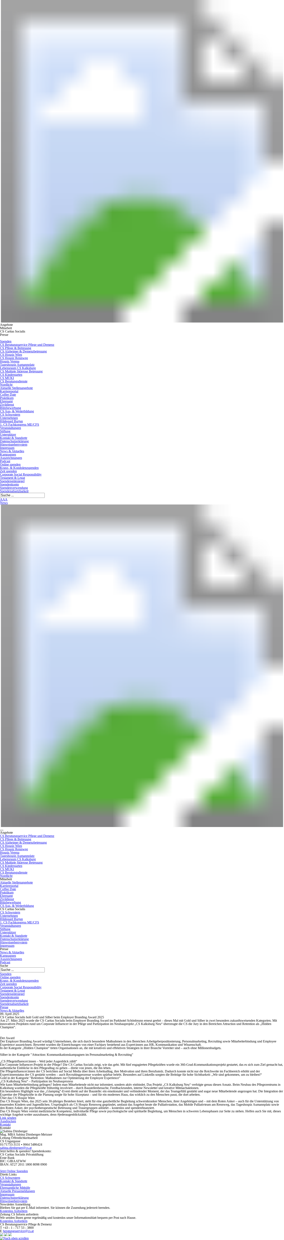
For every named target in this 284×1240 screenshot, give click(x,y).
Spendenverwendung (14, 488)
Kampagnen (8, 454)
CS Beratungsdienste (13, 381)
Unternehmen (9, 418)
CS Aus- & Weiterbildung (17, 411)
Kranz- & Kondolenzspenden (19, 468)
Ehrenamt (6, 401)
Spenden (5, 341)
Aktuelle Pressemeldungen (17, 1191)
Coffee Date (8, 394)
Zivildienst (7, 404)
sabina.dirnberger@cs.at (16, 1148)
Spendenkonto (9, 484)
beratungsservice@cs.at (18, 1231)
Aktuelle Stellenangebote (16, 388)
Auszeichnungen (11, 458)
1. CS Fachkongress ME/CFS (19, 424)
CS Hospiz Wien (11, 354)
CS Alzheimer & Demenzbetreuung (23, 351)
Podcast (5, 461)
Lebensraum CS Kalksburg (18, 368)
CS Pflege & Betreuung (15, 348)
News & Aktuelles (12, 451)
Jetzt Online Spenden (14, 1171)
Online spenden (10, 464)
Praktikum (7, 398)
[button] (1, 830)
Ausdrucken (8, 1121)
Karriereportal (9, 391)
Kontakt (5, 1124)
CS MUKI (7, 378)
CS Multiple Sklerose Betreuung (21, 371)
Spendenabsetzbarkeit (14, 491)
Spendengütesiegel (12, 481)
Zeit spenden (8, 471)
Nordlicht (6, 384)
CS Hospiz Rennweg (14, 358)
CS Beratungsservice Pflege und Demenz (27, 344)
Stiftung (5, 431)
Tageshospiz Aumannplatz (17, 364)
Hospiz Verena (9, 361)
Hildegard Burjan (11, 421)
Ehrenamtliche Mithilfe (15, 1187)
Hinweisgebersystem (13, 444)
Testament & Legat (12, 478)
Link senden (8, 1118)
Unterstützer (8, 434)
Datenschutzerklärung (14, 441)
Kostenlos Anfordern (13, 1211)
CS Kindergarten (11, 374)
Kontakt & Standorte (13, 438)
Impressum (7, 448)
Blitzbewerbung (10, 408)
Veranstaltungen (10, 428)
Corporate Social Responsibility (21, 474)
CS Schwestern (10, 414)
